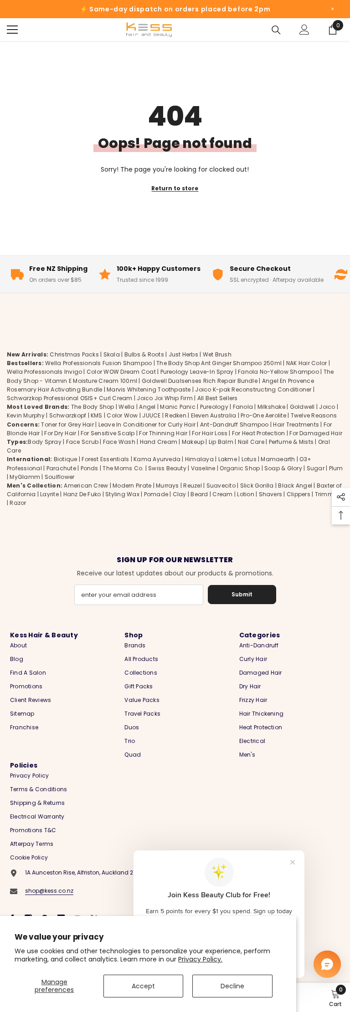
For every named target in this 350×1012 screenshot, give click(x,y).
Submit (242, 594)
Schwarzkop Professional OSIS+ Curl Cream (70, 398)
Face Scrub (82, 442)
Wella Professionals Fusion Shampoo (98, 363)
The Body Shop (92, 407)
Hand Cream (158, 442)
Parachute (61, 468)
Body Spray (44, 442)
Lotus (249, 459)
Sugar (315, 468)
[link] (335, 997)
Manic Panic (178, 407)
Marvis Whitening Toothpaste (148, 389)
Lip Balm (221, 442)
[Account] (304, 30)
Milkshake (271, 407)
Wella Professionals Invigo (44, 372)
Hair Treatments (296, 424)
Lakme (227, 459)
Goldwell (302, 407)
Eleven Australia (214, 415)
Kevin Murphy (26, 415)
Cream (222, 494)
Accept (143, 986)
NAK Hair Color (306, 363)
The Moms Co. (123, 468)
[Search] (276, 30)
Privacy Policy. (200, 959)
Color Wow (122, 415)
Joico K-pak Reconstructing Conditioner (253, 389)
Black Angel (295, 485)
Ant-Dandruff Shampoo (234, 424)
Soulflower (59, 477)
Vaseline (203, 468)
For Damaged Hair (315, 433)
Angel (147, 407)
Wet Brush (217, 354)
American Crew (86, 485)
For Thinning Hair (163, 433)
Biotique (65, 459)
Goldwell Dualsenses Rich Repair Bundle (199, 381)
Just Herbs (183, 354)
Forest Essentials (105, 459)
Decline (232, 986)
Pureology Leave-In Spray (197, 372)
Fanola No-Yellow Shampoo (278, 372)
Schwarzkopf (68, 415)
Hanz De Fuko (82, 494)
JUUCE (151, 415)
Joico (327, 407)
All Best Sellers (217, 398)
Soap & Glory (283, 468)
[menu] (12, 29)
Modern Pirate (132, 485)
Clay (179, 494)
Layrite (49, 494)
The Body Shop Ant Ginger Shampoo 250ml (219, 363)
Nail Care (251, 442)
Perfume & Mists (291, 442)
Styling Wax (122, 494)
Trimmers (328, 494)
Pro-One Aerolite (263, 415)
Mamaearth (278, 459)
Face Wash (119, 442)
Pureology (214, 407)
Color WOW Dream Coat (121, 372)
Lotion (245, 494)
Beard (199, 494)
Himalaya (199, 459)
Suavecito (221, 485)
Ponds (89, 468)
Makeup (193, 442)
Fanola (243, 407)
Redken (175, 415)
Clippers (298, 494)
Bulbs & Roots (144, 354)
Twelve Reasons (314, 415)
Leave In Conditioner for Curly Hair (147, 424)
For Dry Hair (60, 433)
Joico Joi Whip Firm (165, 398)
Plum (336, 468)
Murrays (167, 485)
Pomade (156, 494)
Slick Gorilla (257, 485)
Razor (18, 503)
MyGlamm (25, 477)
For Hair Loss (209, 433)
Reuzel (192, 485)
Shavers (271, 494)
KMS (97, 415)
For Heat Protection (258, 433)
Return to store (174, 188)
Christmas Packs (74, 354)
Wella (126, 407)
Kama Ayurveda (157, 459)
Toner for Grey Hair (67, 424)
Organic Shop (240, 468)
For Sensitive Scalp (108, 433)
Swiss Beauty (167, 468)
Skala (112, 354)
